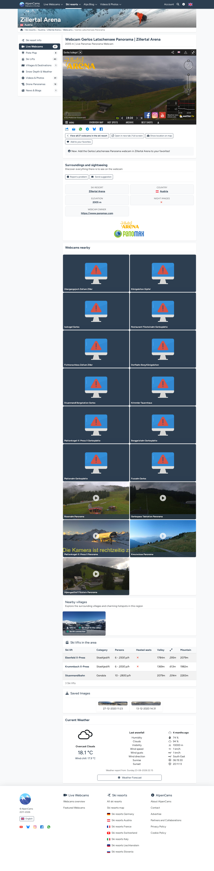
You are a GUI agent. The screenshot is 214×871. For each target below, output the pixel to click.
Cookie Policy (158, 832)
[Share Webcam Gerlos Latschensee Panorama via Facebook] (101, 129)
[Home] (21, 30)
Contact (155, 807)
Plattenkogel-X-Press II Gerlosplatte (82, 440)
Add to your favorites (80, 142)
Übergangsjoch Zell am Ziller (78, 289)
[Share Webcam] (66, 129)
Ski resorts (30, 30)
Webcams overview (74, 801)
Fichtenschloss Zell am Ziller (78, 365)
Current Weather (77, 720)
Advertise (156, 813)
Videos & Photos (41, 77)
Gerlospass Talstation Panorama (147, 516)
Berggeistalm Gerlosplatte (144, 440)
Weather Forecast (132, 777)
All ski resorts (114, 801)
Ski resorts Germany (123, 813)
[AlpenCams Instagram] (35, 827)
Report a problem (78, 177)
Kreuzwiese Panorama (142, 554)
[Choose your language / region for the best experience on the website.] (190, 4)
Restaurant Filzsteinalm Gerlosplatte (149, 327)
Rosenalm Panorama (74, 516)
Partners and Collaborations (166, 820)
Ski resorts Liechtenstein (125, 845)
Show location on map (161, 135)
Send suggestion (103, 177)
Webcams (68, 30)
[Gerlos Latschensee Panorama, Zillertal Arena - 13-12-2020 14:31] (146, 703)
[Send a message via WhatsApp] (48, 827)
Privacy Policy (158, 826)
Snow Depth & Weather (39, 71)
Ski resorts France (121, 826)
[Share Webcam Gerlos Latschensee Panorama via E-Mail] (73, 129)
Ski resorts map (115, 807)
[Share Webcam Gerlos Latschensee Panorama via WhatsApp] (80, 129)
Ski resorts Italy (120, 839)
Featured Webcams (74, 807)
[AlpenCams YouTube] (21, 827)
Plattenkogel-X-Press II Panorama (81, 554)
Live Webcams (41, 46)
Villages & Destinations (41, 65)
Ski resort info (33, 40)
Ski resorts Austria (122, 820)
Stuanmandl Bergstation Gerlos (79, 403)
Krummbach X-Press (77, 666)
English (29, 818)
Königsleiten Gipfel (140, 289)
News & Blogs (41, 90)
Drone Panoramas (41, 84)
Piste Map (41, 52)
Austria (41, 30)
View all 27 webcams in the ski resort (88, 135)
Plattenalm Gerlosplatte (76, 478)
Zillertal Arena (54, 30)
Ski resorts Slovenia (122, 851)
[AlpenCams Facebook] (41, 827)
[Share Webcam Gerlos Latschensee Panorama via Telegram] (87, 129)
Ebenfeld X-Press (75, 657)
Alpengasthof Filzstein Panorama (80, 592)
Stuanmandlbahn (75, 675)
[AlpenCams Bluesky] (28, 827)
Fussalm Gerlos (138, 478)
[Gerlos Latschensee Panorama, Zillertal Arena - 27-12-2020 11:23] (113, 703)
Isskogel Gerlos (71, 327)
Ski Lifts (41, 59)
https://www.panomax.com (97, 213)
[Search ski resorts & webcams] (178, 4)
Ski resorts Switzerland (124, 832)
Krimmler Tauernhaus (141, 403)
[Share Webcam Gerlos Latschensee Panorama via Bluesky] (94, 129)
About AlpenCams (161, 801)
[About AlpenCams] (183, 4)
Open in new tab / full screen (129, 135)
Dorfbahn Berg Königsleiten (145, 365)
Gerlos (70, 622)
